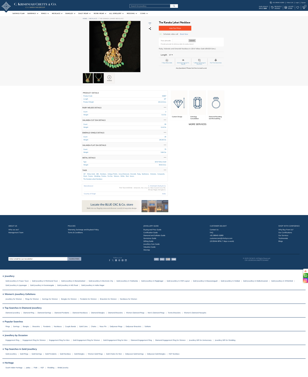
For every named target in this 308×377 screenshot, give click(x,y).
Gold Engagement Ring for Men (115, 340)
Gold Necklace (65, 354)
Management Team (15, 232)
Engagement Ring (12, 340)
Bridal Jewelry (63, 368)
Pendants (47, 326)
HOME (85, 18)
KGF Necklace (174, 354)
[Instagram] (305, 280)
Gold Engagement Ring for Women (86, 340)
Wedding (50, 368)
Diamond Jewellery (13, 313)
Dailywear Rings (116, 326)
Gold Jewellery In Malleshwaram (255, 281)
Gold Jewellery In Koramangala (42, 285)
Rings (8, 326)
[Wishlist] (150, 23)
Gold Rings (24, 354)
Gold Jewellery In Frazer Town (17, 281)
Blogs (280, 241)
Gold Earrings (37, 354)
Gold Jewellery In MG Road (67, 285)
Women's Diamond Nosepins (195, 313)
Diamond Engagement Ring (141, 340)
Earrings (16, 326)
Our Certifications (285, 232)
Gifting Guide (148, 241)
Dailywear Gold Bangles (156, 354)
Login (297, 2)
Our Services (283, 235)
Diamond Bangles (98, 313)
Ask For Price (175, 28)
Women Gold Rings (95, 354)
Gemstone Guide (149, 238)
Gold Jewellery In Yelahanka (127, 281)
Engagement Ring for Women (34, 340)
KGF (42, 368)
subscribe (74, 259)
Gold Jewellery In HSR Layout (178, 281)
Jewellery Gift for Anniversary (200, 340)
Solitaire (148, 326)
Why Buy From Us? (285, 230)
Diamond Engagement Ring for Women (170, 340)
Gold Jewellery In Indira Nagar (92, 285)
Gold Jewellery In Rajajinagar (152, 281)
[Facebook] (109, 260)
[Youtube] (116, 260)
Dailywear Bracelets (133, 326)
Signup (303, 2)
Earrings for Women (50, 299)
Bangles (26, 326)
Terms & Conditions (75, 232)
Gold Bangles (79, 354)
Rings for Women (32, 299)
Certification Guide (150, 232)
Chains (93, 326)
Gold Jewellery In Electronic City (101, 281)
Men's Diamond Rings (156, 313)
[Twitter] (113, 260)
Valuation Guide (149, 247)
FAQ (211, 232)
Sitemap (146, 250)
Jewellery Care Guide (151, 244)
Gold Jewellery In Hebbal (230, 281)
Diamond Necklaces (80, 313)
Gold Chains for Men (114, 354)
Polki (35, 368)
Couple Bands (70, 326)
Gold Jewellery (11, 354)
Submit (192, 40)
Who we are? (13, 230)
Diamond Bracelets (115, 313)
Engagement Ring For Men (59, 340)
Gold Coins (83, 326)
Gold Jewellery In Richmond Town (45, 281)
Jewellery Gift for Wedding (225, 340)
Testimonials (283, 238)
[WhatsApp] (305, 275)
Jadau (28, 368)
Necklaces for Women (128, 299)
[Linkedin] (126, 260)
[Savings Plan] (305, 271)
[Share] (150, 28)
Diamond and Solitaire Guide (154, 235)
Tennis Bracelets (174, 313)
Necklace (93, 18)
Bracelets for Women (108, 299)
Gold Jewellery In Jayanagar (16, 285)
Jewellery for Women (14, 299)
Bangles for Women (69, 299)
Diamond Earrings (44, 313)
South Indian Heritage (14, 368)
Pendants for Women (88, 299)
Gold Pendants (51, 354)
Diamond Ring (28, 313)
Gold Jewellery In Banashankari (73, 281)
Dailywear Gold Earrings (134, 354)
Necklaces (58, 326)
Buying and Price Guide (152, 230)
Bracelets (36, 326)
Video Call (290, 2)
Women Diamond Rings (135, 313)
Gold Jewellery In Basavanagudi (205, 281)
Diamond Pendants (62, 313)
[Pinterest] (119, 260)
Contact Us (214, 230)
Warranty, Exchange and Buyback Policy (83, 230)
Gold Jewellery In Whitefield (282, 281)
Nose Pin (103, 326)
